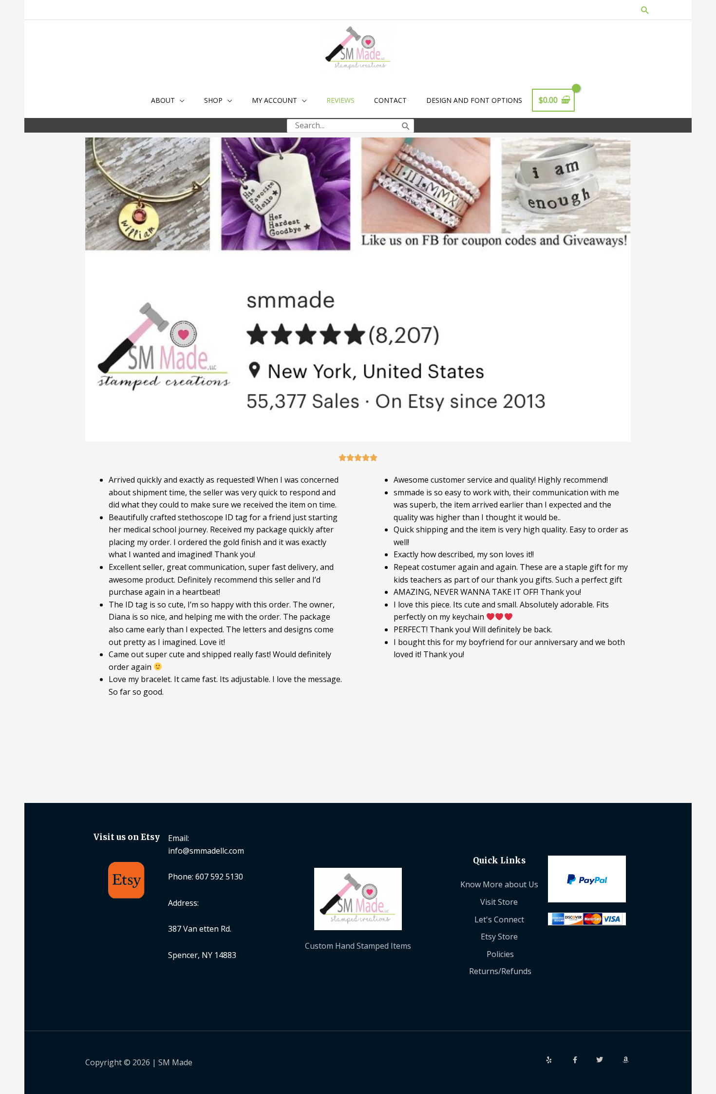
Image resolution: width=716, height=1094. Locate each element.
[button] (645, 10)
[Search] (406, 125)
